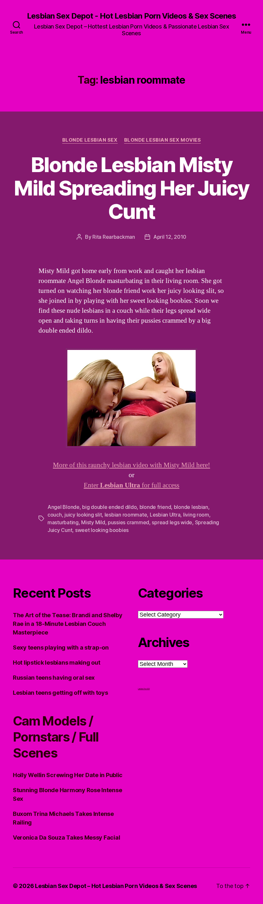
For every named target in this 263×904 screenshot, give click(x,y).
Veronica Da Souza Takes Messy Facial (66, 837)
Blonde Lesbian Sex (90, 140)
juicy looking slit (83, 514)
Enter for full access (131, 485)
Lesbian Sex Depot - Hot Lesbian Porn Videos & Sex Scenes (131, 16)
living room (196, 514)
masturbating (63, 522)
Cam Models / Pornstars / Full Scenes (55, 737)
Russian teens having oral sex (54, 677)
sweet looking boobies (102, 530)
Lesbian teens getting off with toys (60, 692)
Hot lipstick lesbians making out (56, 662)
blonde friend (155, 507)
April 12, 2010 (169, 237)
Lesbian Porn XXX (144, 689)
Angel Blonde (63, 507)
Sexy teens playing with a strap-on (61, 647)
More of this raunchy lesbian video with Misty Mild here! (131, 465)
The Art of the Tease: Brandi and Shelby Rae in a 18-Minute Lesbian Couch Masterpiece (67, 624)
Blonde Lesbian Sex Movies (162, 140)
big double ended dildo (109, 507)
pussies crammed (128, 522)
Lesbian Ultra (165, 514)
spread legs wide (172, 522)
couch (54, 514)
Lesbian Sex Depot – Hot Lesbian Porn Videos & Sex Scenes (116, 886)
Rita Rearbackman (113, 237)
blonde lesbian (191, 507)
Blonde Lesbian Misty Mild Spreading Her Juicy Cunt (131, 188)
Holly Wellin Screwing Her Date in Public (68, 775)
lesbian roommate (126, 514)
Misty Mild (93, 522)
